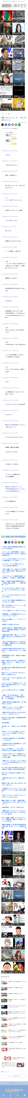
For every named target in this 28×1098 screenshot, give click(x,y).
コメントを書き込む (14, 1076)
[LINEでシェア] (16, 124)
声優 (13, 536)
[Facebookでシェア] (6, 124)
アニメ (8, 536)
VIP (3, 536)
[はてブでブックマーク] (9, 124)
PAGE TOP (14, 1083)
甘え (17, 536)
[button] (19, 124)
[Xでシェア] (2, 124)
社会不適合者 (22, 536)
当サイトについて (14, 1093)
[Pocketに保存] (12, 124)
